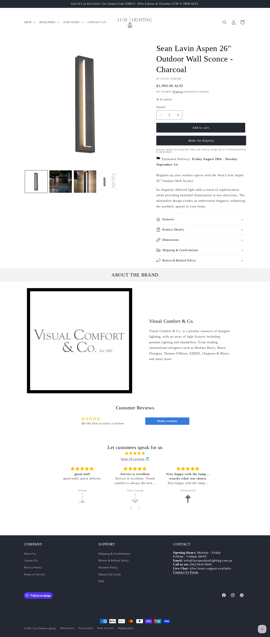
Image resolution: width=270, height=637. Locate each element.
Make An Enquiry (201, 140)
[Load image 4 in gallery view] (109, 181)
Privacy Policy (33, 567)
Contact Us (31, 560)
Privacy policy (86, 628)
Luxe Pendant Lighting (44, 628)
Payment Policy (108, 567)
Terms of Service (34, 574)
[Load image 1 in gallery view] (36, 181)
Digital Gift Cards (109, 574)
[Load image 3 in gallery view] (85, 181)
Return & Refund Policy (113, 560)
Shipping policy (126, 628)
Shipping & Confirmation (114, 553)
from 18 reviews (133, 459)
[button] (29, 22)
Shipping (177, 91)
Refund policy (67, 628)
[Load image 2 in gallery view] (60, 181)
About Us (30, 553)
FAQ (101, 581)
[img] (135, 453)
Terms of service (105, 628)
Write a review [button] (167, 421)
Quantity (161, 107)
